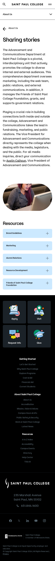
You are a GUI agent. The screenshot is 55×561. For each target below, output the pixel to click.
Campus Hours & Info (27, 413)
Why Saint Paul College (27, 369)
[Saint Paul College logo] (27, 4)
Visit (39, 318)
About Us (13, 28)
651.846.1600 (30, 505)
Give (39, 343)
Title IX (27, 462)
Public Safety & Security (27, 417)
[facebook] (10, 520)
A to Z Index (27, 439)
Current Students (27, 386)
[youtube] (36, 521)
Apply (14, 318)
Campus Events (27, 448)
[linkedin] (27, 520)
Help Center (27, 457)
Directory (27, 453)
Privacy (6, 554)
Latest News (27, 426)
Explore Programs (27, 373)
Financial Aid (27, 382)
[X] (19, 520)
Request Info (14, 343)
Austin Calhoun (16, 160)
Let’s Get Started (27, 364)
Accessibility (27, 444)
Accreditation (27, 404)
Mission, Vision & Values (27, 409)
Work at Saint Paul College (27, 422)
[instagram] (44, 520)
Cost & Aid (27, 378)
